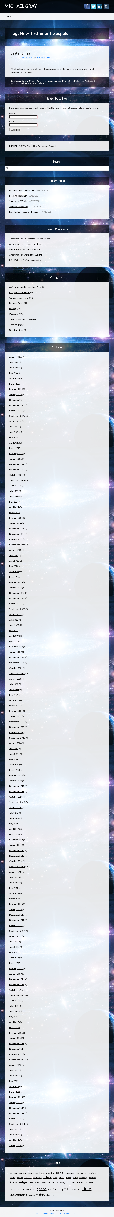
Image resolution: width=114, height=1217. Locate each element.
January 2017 (15, 973)
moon (68, 1183)
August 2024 (15, 485)
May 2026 (13, 373)
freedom (37, 1177)
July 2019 (13, 813)
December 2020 (16, 721)
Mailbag (12, 308)
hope (75, 1177)
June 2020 (14, 754)
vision (31, 1195)
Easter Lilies (20, 53)
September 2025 (17, 416)
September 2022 (17, 609)
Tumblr (106, 6)
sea (18, 1189)
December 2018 (16, 850)
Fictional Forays (16, 303)
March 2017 (14, 963)
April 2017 (14, 957)
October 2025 (16, 410)
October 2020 (16, 732)
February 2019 (16, 839)
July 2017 (13, 941)
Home (37, 1213)
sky (34, 1189)
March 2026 (14, 383)
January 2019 (15, 845)
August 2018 (15, 872)
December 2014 (16, 1108)
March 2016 (14, 1027)
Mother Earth (79, 1182)
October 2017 (16, 925)
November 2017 (16, 920)
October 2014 (16, 1118)
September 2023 (17, 544)
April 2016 (14, 1022)
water (40, 1194)
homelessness (54, 81)
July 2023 (13, 555)
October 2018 (16, 861)
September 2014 (17, 1124)
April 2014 (14, 1140)
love (44, 1182)
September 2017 (17, 931)
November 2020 (16, 727)
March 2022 (14, 641)
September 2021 (17, 673)
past (91, 1182)
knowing (92, 1177)
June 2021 (14, 689)
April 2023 (14, 571)
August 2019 (15, 807)
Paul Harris (14, 249)
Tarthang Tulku (62, 1189)
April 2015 (14, 1086)
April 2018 (14, 893)
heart (61, 1177)
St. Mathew (38, 83)
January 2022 (15, 652)
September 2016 (17, 995)
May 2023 (13, 566)
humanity (83, 1177)
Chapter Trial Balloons (19, 292)
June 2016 (14, 1011)
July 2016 (13, 1006)
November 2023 (16, 534)
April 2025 (14, 442)
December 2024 (16, 464)
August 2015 (15, 1065)
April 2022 (14, 636)
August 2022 (15, 614)
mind (62, 1182)
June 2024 (14, 496)
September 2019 (17, 802)
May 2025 (13, 437)
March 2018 (14, 898)
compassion (81, 1173)
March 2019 (14, 834)
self (22, 1189)
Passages (13, 314)
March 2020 (14, 770)
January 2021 (15, 716)
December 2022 (16, 593)
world (55, 1195)
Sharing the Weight (18, 201)
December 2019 (16, 786)
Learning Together (18, 195)
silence (28, 1189)
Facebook (87, 6)
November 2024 (16, 469)
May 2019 (13, 823)
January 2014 (15, 1145)
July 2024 (13, 491)
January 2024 (15, 523)
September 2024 (17, 480)
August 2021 (15, 678)
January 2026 (15, 394)
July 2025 (13, 426)
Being (42, 1173)
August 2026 (15, 357)
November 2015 (16, 1049)
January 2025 (15, 459)
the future (76, 1189)
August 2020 (15, 743)
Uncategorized (16, 330)
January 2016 (15, 1038)
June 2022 (14, 625)
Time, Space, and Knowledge (22, 319)
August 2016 (15, 1000)
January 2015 (15, 1102)
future (47, 1177)
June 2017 (14, 947)
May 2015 (13, 1081)
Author (45, 1213)
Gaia (55, 1177)
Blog (29, 146)
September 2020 (17, 737)
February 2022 (16, 646)
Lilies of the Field (70, 81)
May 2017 (13, 952)
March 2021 (14, 705)
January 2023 (15, 587)
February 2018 (16, 904)
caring (59, 1172)
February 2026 (16, 389)
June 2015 (14, 1075)
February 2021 (16, 711)
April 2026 (14, 378)
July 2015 (13, 1070)
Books (53, 1213)
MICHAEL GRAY (21, 6)
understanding (18, 1194)
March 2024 (14, 512)
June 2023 (14, 560)
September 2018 (17, 866)
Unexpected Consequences (22, 190)
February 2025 (16, 453)
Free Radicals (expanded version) (24, 212)
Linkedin (99, 6)
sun (49, 1189)
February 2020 (16, 775)
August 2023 (15, 550)
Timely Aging (15, 324)
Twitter (93, 6)
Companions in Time (24, 81)
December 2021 (16, 657)
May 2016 (13, 1016)
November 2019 (16, 791)
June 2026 (14, 367)
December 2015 (16, 1043)
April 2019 (14, 829)
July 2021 (13, 684)
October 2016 (16, 990)
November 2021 (16, 662)
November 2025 (16, 405)
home (68, 1177)
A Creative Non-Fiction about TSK (25, 287)
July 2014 (13, 1129)
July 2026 (13, 362)
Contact (76, 1213)
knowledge (18, 1182)
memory (53, 1182)
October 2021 (16, 668)
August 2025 (15, 421)
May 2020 (13, 759)
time (86, 1188)
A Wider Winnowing (18, 206)
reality (12, 1189)
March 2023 (14, 577)
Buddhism (50, 1173)
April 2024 (14, 507)
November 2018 (16, 855)
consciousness (93, 1173)
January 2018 (15, 909)
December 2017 (16, 914)
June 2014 (14, 1134)
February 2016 (16, 1032)
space (41, 1188)
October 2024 (16, 475)
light (37, 1182)
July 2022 (13, 619)
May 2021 (13, 695)
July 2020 (13, 748)
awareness (32, 1173)
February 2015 (16, 1097)
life (31, 1182)
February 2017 (16, 968)
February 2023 (16, 582)
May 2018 (13, 888)
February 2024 (16, 518)
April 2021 (14, 700)
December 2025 (16, 400)
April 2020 (14, 764)
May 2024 (13, 501)
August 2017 (15, 936)
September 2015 (17, 1059)
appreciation (20, 1173)
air (11, 1173)
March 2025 (14, 448)
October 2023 (16, 539)
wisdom (48, 1195)
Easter (43, 81)
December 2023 (16, 528)
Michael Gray (44, 57)
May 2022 (13, 630)
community (70, 1173)
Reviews (67, 1213)
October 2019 (16, 796)
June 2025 (14, 432)
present (98, 1183)
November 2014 (16, 1113)
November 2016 (16, 984)
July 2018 (13, 877)
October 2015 (16, 1054)
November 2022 (16, 598)
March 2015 (14, 1092)
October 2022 (16, 603)
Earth (27, 1177)
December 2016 (16, 979)
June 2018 (14, 882)
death (12, 1177)
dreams (20, 1178)
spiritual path (25, 83)
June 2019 (14, 818)
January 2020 (15, 780)
